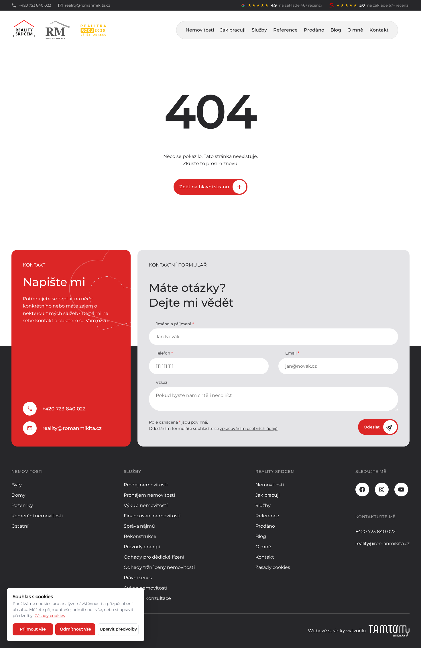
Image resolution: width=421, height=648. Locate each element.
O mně (355, 30)
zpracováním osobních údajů (249, 428)
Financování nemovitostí (152, 515)
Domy (18, 495)
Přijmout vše (33, 629)
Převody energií (142, 546)
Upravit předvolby (118, 629)
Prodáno (314, 30)
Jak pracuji (232, 30)
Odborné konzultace (147, 598)
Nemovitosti (200, 30)
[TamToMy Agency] (389, 631)
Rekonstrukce (140, 536)
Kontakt (379, 30)
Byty (16, 485)
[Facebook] (362, 489)
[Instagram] (382, 489)
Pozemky (22, 505)
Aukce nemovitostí (145, 588)
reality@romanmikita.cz (72, 428)
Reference (285, 30)
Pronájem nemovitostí (149, 495)
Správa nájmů (139, 526)
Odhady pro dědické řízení (154, 557)
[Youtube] (401, 489)
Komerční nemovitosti (37, 515)
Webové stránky (326, 630)
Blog (335, 30)
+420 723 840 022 (64, 409)
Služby (259, 30)
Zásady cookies (272, 567)
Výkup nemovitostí (146, 505)
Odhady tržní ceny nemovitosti (159, 567)
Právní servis (138, 577)
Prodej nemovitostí (146, 485)
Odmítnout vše (75, 629)
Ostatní (19, 526)
